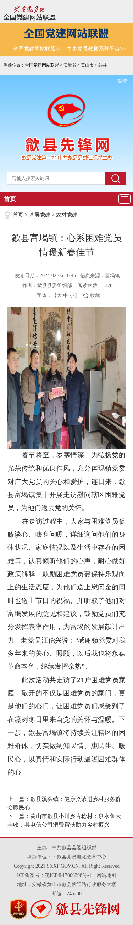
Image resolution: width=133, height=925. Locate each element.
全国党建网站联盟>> (37, 49)
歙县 (102, 65)
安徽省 (69, 65)
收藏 (95, 295)
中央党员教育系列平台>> (96, 49)
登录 (123, 81)
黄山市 (87, 65)
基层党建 (39, 215)
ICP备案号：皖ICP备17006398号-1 (54, 875)
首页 (10, 198)
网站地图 (106, 875)
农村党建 (66, 215)
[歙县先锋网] (66, 110)
